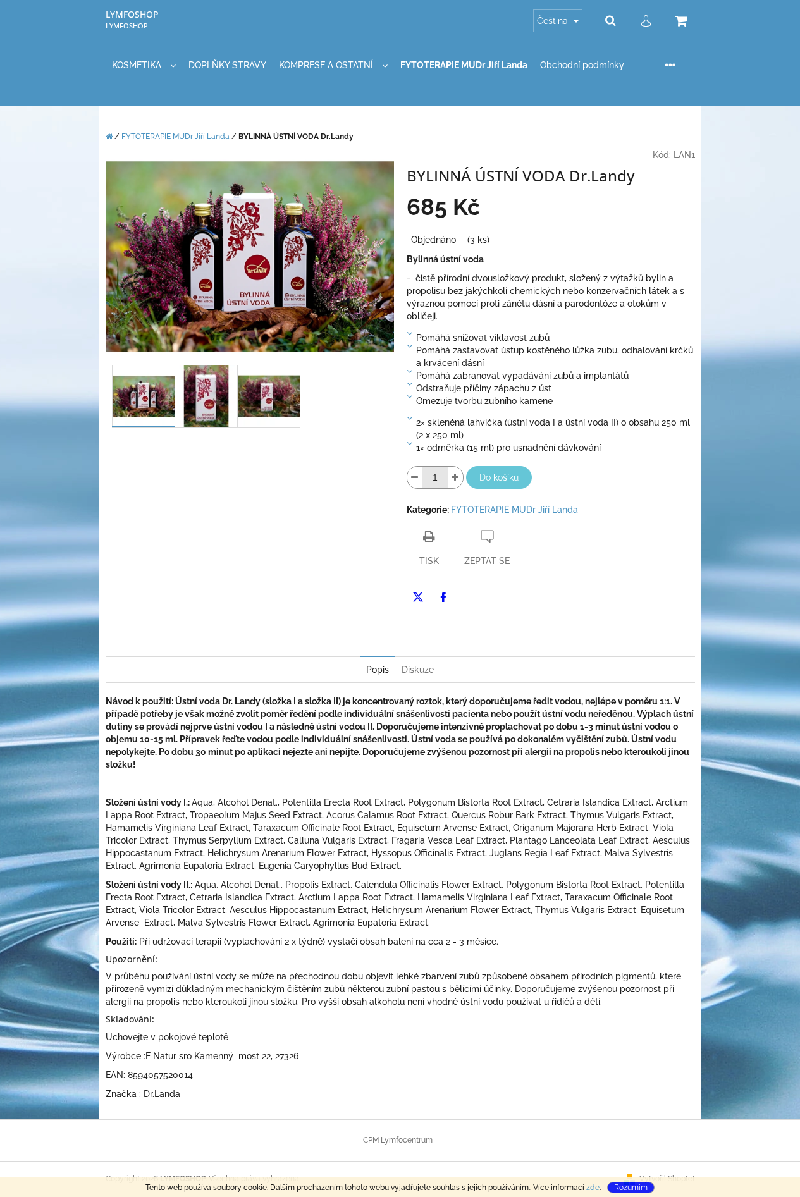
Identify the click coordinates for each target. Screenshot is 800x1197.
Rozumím (631, 1187)
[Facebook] (443, 597)
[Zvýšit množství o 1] (455, 477)
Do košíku (499, 477)
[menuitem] (144, 65)
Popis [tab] (377, 670)
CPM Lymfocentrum (398, 1140)
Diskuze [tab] (418, 670)
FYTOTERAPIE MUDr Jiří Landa (514, 510)
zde (593, 1187)
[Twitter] (418, 597)
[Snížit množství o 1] (414, 477)
